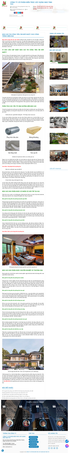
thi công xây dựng (33, 441)
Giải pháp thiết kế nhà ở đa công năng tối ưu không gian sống (57, 65)
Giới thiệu (13, 18)
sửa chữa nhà (33, 444)
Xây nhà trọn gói (11, 29)
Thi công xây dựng (45, 18)
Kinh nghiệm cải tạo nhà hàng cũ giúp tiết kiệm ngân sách (58, 163)
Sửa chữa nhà (55, 18)
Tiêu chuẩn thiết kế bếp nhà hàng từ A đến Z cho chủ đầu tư (58, 130)
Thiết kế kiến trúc (22, 18)
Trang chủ (6, 18)
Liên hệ (34, 21)
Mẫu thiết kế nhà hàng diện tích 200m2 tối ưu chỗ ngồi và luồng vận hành (58, 146)
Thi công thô (27, 28)
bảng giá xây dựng (33, 446)
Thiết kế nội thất (33, 18)
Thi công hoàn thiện (44, 29)
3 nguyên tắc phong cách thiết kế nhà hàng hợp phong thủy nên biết (58, 81)
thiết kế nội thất (33, 439)
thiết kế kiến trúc (33, 437)
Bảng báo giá (10, 26)
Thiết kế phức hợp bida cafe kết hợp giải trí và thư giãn (57, 114)
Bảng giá (63, 18)
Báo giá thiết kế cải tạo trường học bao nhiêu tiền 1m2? (58, 97)
